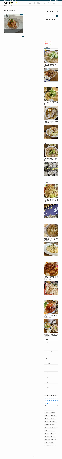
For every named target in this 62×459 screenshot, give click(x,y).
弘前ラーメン (47, 422)
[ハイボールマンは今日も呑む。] (12, 3)
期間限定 (53, 428)
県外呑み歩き (47, 387)
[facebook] (50, 0)
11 (51, 398)
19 (53, 400)
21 (57, 400)
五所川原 (46, 415)
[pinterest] (55, 0)
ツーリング (47, 353)
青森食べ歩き (47, 440)
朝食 (46, 384)
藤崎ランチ (52, 434)
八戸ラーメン (47, 419)
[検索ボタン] (57, 3)
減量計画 (47, 360)
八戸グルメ (47, 418)
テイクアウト (47, 372)
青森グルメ (53, 436)
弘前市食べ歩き (53, 422)
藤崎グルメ (47, 434)
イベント (47, 349)
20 (55, 400)
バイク (47, 344)
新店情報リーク (48, 382)
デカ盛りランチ (47, 412)
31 (49, 403)
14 (57, 398)
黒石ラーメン (47, 445)
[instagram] (53, 0)
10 (49, 398)
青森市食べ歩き (47, 439)
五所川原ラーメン (54, 416)
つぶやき (47, 358)
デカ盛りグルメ (51, 410)
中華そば (53, 412)
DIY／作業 (47, 342)
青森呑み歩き (47, 391)
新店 (53, 424)
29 (45, 403)
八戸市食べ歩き (53, 419)
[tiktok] (54, 0)
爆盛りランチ (53, 433)
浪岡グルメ (50, 430)
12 (53, 398)
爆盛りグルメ (47, 433)
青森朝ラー (53, 439)
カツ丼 (46, 410)
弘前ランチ (52, 421)
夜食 (46, 379)
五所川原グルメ (52, 415)
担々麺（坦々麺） (48, 424)
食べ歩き (47, 368)
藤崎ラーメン (47, 436)
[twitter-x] (51, 0)
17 (49, 400)
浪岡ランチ (47, 431)
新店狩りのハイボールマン (49, 427)
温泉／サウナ (47, 356)
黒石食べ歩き (53, 445)
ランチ (47, 377)
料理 (46, 346)
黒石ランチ (52, 443)
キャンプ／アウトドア (49, 351)
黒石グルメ (47, 443)
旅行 (46, 354)
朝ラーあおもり (47, 428)
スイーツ (47, 370)
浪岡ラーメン (52, 431)
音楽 (46, 361)
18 (51, 400)
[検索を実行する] (57, 16)
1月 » (57, 405)
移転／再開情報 (48, 389)
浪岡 (46, 430)
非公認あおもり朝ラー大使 (49, 442)
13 (55, 398)
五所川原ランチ (47, 416)
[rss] (57, 0)
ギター (47, 365)
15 (45, 400)
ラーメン (47, 375)
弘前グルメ (47, 421)
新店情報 (47, 380)
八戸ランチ (52, 418)
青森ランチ (47, 437)
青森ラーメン (52, 437)
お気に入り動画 (48, 363)
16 (47, 400)
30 (47, 403)
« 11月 (45, 405)
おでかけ (47, 347)
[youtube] (56, 0)
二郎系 (53, 413)
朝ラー (55, 427)
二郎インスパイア (48, 413)
